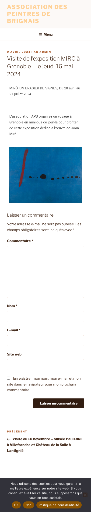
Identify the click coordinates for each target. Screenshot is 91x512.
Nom (12, 306)
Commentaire (20, 241)
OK (16, 505)
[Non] (85, 495)
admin (45, 51)
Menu (48, 34)
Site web (14, 354)
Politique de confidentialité (59, 505)
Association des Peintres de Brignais (37, 14)
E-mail (13, 330)
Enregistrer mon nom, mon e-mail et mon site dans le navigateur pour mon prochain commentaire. (44, 384)
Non (28, 505)
